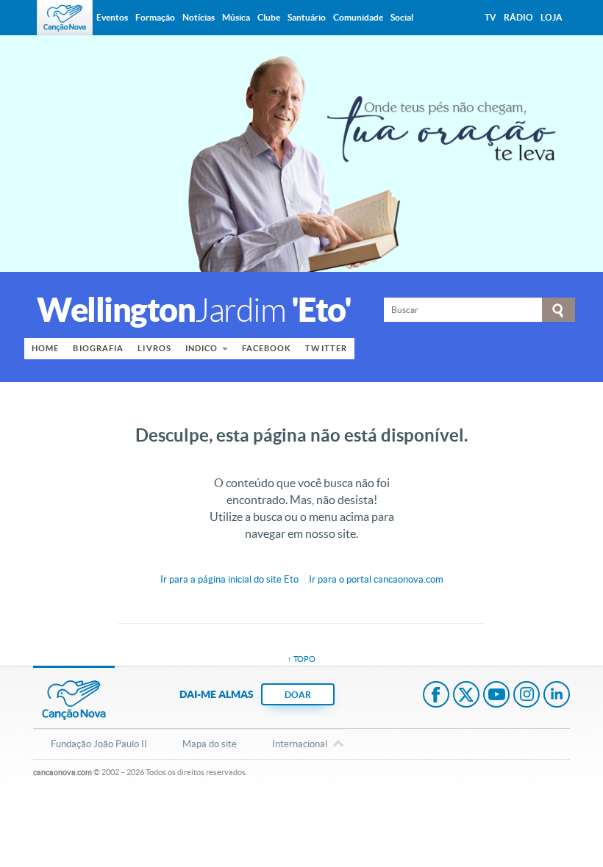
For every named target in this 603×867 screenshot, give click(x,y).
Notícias (198, 17)
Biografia (98, 348)
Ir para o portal (376, 579)
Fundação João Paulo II (99, 743)
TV (490, 17)
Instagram (526, 696)
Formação (155, 17)
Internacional (299, 743)
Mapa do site (209, 743)
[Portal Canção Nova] (65, 17)
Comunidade (358, 17)
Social (401, 17)
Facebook (267, 348)
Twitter (326, 348)
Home (45, 348)
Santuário (307, 17)
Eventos (112, 17)
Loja (551, 17)
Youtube (496, 696)
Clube (268, 17)
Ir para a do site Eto (229, 579)
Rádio (518, 17)
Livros (154, 348)
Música (236, 17)
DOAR (298, 694)
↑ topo (301, 659)
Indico (201, 348)
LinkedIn (556, 696)
